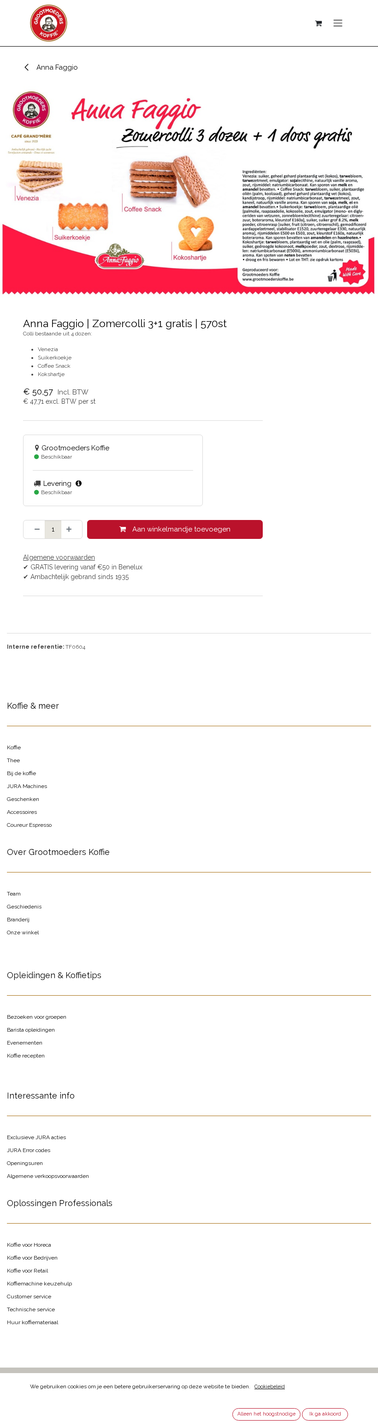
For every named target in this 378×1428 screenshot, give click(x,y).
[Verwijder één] (34, 529)
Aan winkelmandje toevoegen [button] (180, 529)
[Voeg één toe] (72, 529)
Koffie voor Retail (27, 1270)
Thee (13, 760)
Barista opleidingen (31, 1030)
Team (14, 893)
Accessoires (22, 812)
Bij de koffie (21, 773)
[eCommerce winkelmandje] (318, 23)
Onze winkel (23, 932)
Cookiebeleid (269, 1386)
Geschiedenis (24, 906)
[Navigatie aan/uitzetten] (338, 23)
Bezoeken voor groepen (36, 1017)
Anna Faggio (56, 67)
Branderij (18, 919)
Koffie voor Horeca (29, 1245)
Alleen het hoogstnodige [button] (266, 1413)
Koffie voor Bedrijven (32, 1258)
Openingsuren (25, 1163)
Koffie (14, 747)
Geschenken (23, 799)
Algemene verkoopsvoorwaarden (48, 1176)
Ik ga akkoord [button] (325, 1413)
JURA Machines (27, 786)
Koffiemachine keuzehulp (39, 1283)
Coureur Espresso (29, 825)
